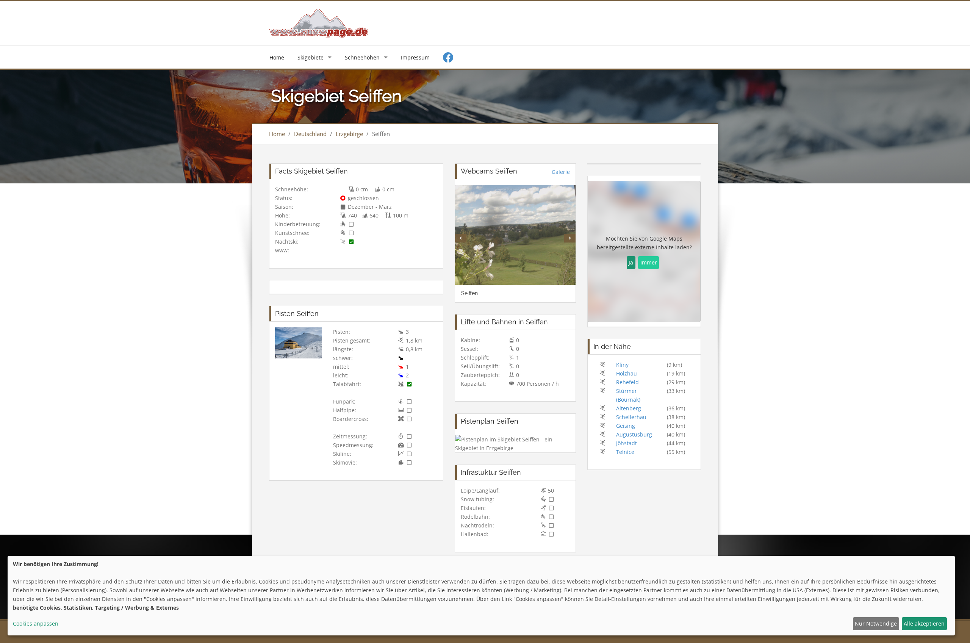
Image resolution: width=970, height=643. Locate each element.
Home (276, 57)
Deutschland (310, 134)
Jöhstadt (626, 443)
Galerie (561, 171)
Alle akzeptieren (924, 623)
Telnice (625, 451)
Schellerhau (631, 417)
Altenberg (628, 408)
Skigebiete (310, 57)
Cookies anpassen (35, 623)
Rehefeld (627, 382)
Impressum (415, 57)
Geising (625, 425)
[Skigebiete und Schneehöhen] (318, 22)
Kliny (622, 364)
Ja (631, 262)
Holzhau (626, 373)
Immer (648, 262)
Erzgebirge (349, 134)
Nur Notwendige (876, 623)
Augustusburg (634, 434)
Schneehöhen (362, 57)
